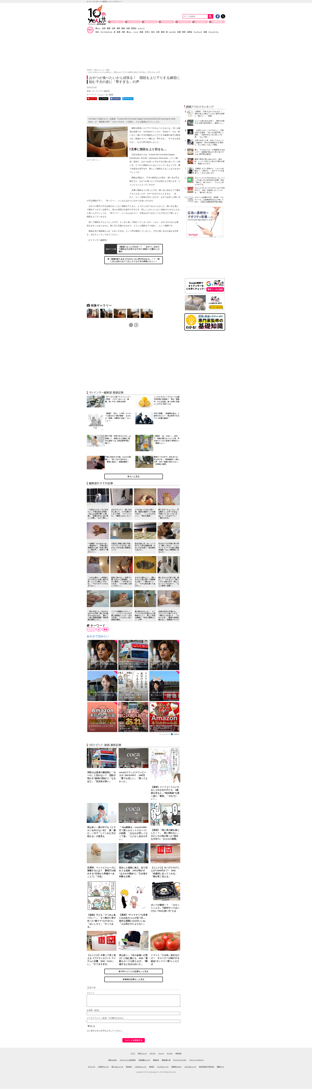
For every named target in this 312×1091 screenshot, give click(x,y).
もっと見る (134, 476)
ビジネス (172, 32)
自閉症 (189, 32)
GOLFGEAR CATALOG (206, 1067)
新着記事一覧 (166, 1060)
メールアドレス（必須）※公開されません (105, 1018)
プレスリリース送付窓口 (128, 1060)
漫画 (118, 28)
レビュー (141, 28)
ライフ (133, 21)
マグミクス (91, 1067)
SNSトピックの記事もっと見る (134, 971)
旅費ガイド (220, 1067)
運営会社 (156, 1060)
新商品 (133, 28)
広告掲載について (144, 1060)
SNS (97, 32)
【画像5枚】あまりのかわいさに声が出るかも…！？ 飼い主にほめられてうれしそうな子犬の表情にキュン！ (134, 260)
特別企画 (218, 21)
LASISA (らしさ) (103, 1067)
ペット (135, 32)
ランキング (198, 32)
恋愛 (179, 32)
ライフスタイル (106, 32)
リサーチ (167, 21)
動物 (162, 32)
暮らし (98, 28)
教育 (184, 32)
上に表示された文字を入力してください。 (105, 1031)
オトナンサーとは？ (179, 1060)
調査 (205, 32)
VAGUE (151, 1067)
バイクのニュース (163, 1067)
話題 (128, 28)
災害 (158, 32)
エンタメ (201, 21)
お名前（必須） (93, 1010)
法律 (103, 28)
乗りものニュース (117, 1067)
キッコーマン (214, 32)
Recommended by (165, 734)
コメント (91, 993)
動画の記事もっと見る (134, 979)
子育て (147, 32)
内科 (123, 32)
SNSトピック (150, 21)
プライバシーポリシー (196, 1060)
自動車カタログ (176, 1067)
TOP (117, 21)
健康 (108, 28)
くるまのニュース (140, 1067)
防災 (153, 32)
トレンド (184, 21)
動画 (123, 28)
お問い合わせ (112, 1060)
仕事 (113, 28)
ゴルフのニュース (190, 1067)
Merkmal (129, 1067)
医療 (118, 32)
